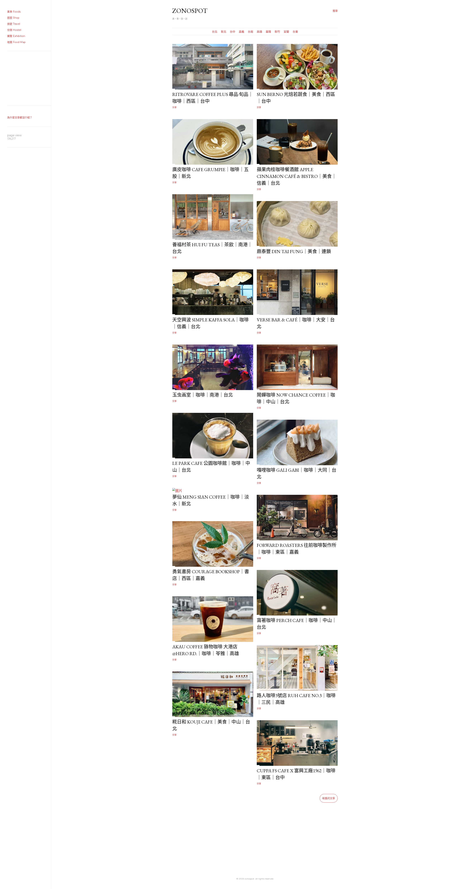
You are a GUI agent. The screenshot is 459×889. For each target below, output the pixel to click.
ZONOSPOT (189, 10)
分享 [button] (174, 107)
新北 (223, 31)
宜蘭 (286, 31)
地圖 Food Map (16, 42)
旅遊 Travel (13, 23)
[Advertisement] (255, 834)
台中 (232, 31)
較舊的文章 (328, 798)
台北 (214, 31)
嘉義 (241, 31)
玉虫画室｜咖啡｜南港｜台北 (202, 395)
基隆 (268, 31)
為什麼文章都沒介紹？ (19, 117)
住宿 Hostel (14, 30)
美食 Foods (14, 11)
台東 (295, 31)
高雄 (259, 31)
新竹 (277, 31)
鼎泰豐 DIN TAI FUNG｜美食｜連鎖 (294, 251)
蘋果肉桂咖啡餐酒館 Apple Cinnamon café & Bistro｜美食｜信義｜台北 (296, 176)
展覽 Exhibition (16, 36)
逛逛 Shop (13, 17)
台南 (250, 31)
